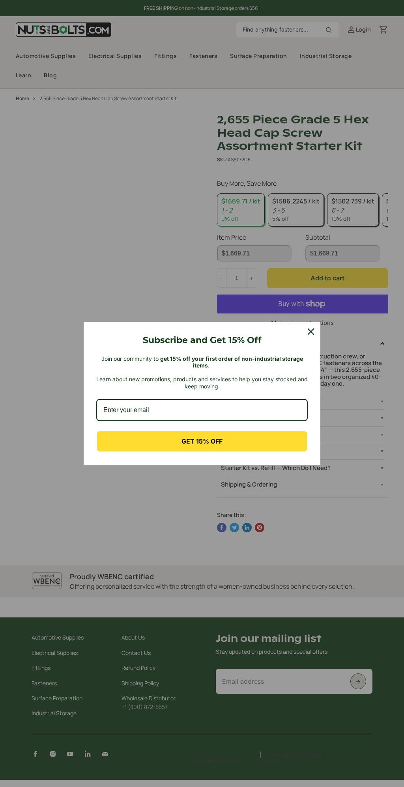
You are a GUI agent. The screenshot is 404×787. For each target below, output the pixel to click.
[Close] (310, 331)
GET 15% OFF (202, 441)
